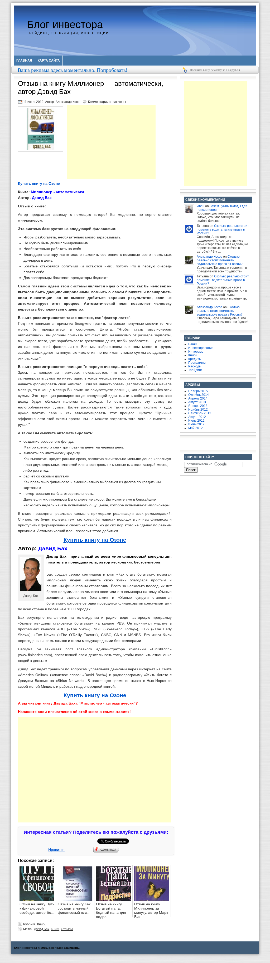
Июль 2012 (196, 420)
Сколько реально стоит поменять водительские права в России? (223, 229)
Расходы (194, 366)
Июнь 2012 (196, 424)
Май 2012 (195, 428)
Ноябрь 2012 (198, 409)
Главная (24, 60)
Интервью (195, 351)
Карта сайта (49, 60)
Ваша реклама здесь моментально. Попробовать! (73, 70)
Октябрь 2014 (198, 395)
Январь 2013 (198, 406)
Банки (192, 344)
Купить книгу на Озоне (39, 183)
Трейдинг (195, 370)
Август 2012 (197, 417)
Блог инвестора (65, 24)
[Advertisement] (111, 142)
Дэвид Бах (41, 929)
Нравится (56, 849)
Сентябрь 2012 (199, 413)
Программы (197, 363)
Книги (41, 924)
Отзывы (67, 929)
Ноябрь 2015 (198, 391)
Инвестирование (201, 348)
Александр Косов (68, 102)
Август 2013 (197, 402)
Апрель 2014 (198, 398)
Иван (200, 206)
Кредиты (194, 359)
